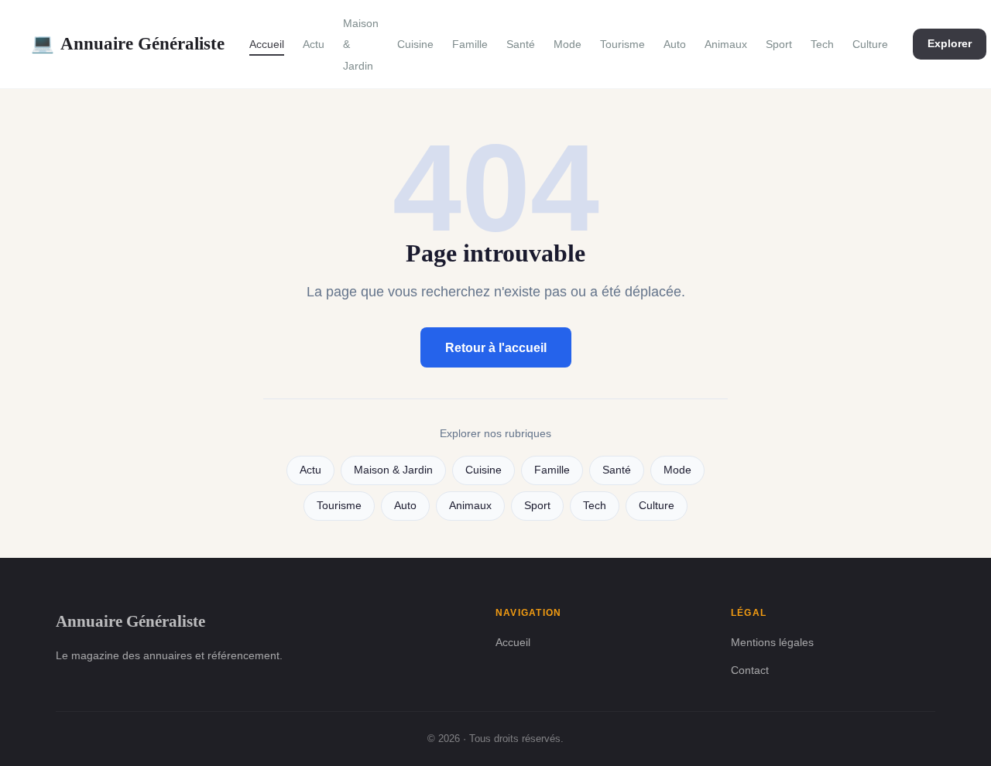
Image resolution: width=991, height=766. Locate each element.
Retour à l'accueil (496, 347)
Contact (750, 670)
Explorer (950, 43)
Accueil (266, 44)
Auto (675, 44)
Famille (470, 44)
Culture (870, 44)
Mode (567, 44)
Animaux (726, 44)
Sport (779, 44)
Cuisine (415, 44)
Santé (520, 44)
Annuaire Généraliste (128, 43)
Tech (822, 44)
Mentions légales (772, 642)
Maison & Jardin (393, 470)
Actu (313, 44)
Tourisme (622, 44)
